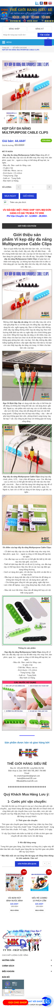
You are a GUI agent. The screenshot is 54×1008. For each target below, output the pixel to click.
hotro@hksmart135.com (26, 778)
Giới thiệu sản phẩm (27, 226)
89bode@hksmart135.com (27, 781)
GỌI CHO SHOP (17, 1002)
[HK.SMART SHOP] (27, 24)
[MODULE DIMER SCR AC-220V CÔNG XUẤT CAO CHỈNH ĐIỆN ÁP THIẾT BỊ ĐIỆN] (39, 878)
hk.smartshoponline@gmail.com (27, 776)
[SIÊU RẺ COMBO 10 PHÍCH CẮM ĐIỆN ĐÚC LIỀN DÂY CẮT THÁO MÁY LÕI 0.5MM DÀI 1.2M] (15, 878)
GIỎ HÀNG (28, 196)
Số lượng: (7, 187)
